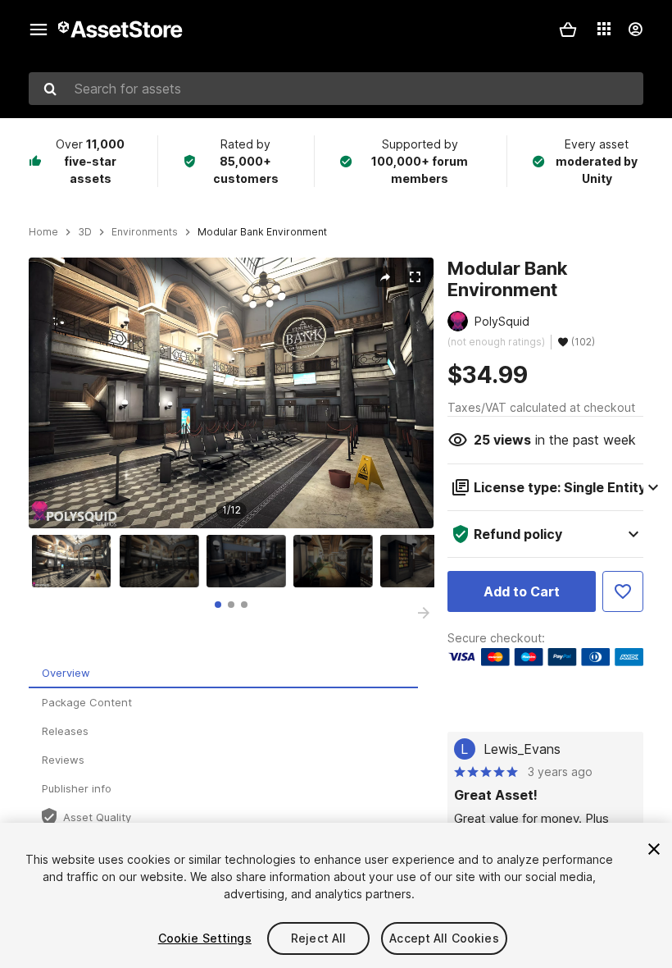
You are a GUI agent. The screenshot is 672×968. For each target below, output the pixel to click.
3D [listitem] (85, 232)
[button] (568, 29)
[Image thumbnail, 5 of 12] (423, 561)
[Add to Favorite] (622, 591)
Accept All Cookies (444, 938)
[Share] (385, 277)
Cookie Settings (205, 938)
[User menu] (635, 29)
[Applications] (604, 29)
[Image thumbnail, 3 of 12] (250, 561)
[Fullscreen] (415, 277)
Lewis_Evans (522, 749)
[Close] (654, 849)
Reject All (318, 938)
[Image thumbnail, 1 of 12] (75, 561)
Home (43, 232)
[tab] (218, 604)
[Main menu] (38, 29)
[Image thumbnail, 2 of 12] (163, 561)
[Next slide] (423, 613)
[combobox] (336, 88)
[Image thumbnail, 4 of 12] (336, 561)
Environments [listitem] (144, 232)
